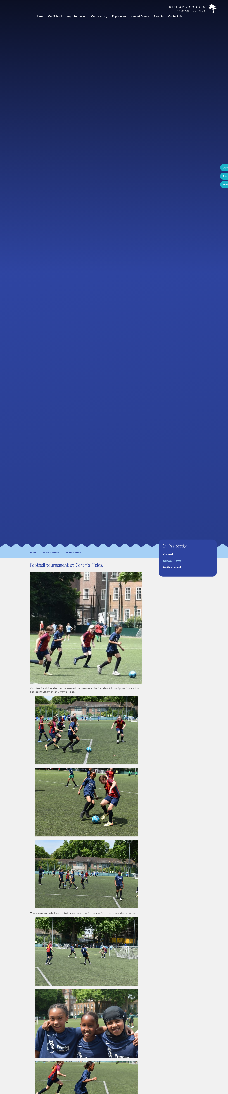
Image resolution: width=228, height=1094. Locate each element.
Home (33, 552)
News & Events (51, 552)
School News (73, 552)
